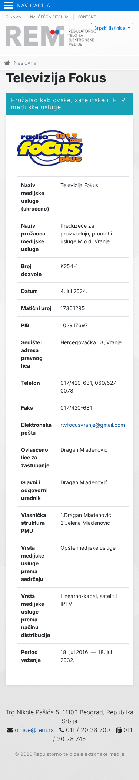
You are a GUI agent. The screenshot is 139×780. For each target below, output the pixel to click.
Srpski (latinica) (110, 28)
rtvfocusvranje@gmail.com (92, 425)
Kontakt (86, 16)
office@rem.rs (34, 730)
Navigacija (33, 5)
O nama (13, 16)
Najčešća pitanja (49, 16)
